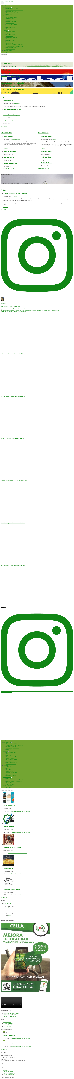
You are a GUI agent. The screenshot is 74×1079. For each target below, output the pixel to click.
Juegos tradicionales (9, 805)
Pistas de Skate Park (9, 151)
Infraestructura (6, 133)
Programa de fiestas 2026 (10, 76)
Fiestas (9, 908)
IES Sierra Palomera (8, 1023)
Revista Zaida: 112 (46, 136)
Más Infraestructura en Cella (8, 168)
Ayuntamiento (13, 66)
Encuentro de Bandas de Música (11, 889)
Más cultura (3, 209)
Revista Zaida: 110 (46, 163)
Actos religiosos (7, 903)
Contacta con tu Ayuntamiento (11, 1013)
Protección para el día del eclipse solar (15, 70)
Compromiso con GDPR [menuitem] (9, 1073)
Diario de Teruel (7, 1026)
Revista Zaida (43, 133)
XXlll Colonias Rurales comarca (12, 89)
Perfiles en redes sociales (9, 1016)
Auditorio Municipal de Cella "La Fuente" (21, 811)
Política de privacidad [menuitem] (8, 1074)
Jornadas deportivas (8, 826)
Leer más (5, 148)
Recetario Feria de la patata (11, 115)
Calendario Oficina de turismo (12, 109)
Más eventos (4, 897)
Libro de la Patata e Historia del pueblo (15, 193)
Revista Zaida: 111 (46, 151)
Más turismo (4, 126)
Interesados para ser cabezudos (13, 83)
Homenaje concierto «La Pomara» (12, 847)
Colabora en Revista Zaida (9, 1014)
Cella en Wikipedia (7, 1025)
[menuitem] (4, 5)
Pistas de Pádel (8, 136)
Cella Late (15, 196)
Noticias (11, 79)
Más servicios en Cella (43, 168)
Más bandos (3, 917)
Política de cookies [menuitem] (8, 1071)
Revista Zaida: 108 (46, 157)
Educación (10, 93)
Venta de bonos (6, 63)
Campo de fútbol (8, 157)
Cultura (3, 190)
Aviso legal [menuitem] (6, 1070)
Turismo (4, 97)
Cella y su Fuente (8, 121)
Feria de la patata (8, 868)
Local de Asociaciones (10, 163)
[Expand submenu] (11, 7)
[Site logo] (7, 1)
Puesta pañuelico (8, 910)
